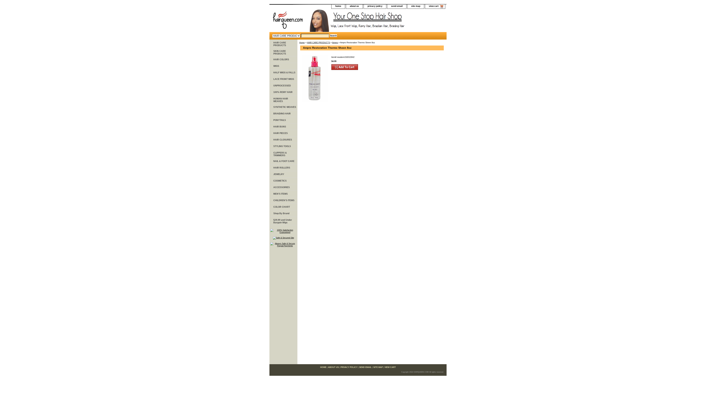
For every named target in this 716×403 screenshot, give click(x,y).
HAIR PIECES (280, 133)
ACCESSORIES (281, 187)
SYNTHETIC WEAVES (284, 107)
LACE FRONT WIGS (283, 79)
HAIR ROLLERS (281, 167)
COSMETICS (280, 180)
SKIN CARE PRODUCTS (279, 52)
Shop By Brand (281, 213)
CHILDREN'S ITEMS (283, 200)
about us (354, 6)
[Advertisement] (283, 307)
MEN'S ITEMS (280, 194)
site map (415, 6)
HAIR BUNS (279, 126)
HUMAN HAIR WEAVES (280, 100)
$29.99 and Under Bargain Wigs (282, 221)
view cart (434, 6)
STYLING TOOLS (282, 146)
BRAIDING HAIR (282, 113)
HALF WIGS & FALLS (284, 72)
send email (397, 6)
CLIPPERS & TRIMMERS (280, 154)
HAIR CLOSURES (282, 139)
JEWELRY (278, 174)
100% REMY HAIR (283, 92)
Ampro (335, 42)
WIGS (276, 66)
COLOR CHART (281, 207)
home (338, 6)
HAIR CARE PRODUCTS (318, 42)
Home (302, 42)
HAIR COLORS (281, 59)
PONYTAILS (279, 120)
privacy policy (375, 6)
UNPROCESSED (282, 85)
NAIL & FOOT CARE (283, 161)
